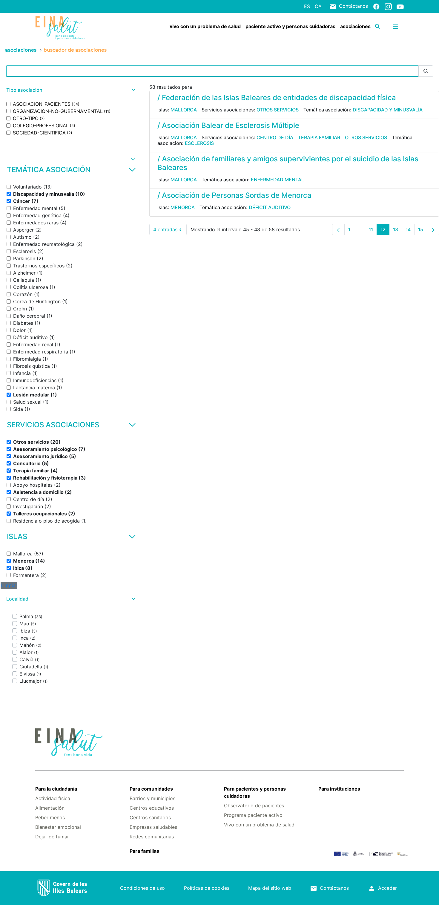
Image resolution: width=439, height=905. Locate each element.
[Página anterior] (338, 229)
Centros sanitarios (150, 817)
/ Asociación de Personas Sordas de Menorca (234, 195)
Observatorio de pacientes (254, 805)
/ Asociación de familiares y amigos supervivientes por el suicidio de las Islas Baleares (287, 163)
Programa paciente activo (253, 815)
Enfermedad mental (277, 180)
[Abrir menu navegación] (395, 26)
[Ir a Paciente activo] (66, 28)
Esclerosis (199, 143)
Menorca (183, 207)
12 (384, 230)
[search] (377, 26)
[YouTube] (400, 7)
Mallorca (184, 110)
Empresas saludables (153, 827)
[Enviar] (426, 71)
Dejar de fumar (52, 837)
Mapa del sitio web (269, 888)
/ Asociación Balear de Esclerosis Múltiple (228, 125)
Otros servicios (278, 110)
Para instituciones (339, 789)
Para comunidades (151, 789)
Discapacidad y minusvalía (388, 110)
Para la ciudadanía (56, 789)
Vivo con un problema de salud (259, 825)
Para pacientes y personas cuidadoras (255, 792)
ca (318, 6)
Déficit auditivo (270, 207)
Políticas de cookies (206, 888)
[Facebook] (376, 6)
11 (373, 230)
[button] (70, 90)
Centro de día (275, 137)
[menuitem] (205, 26)
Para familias (144, 851)
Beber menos (50, 817)
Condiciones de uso (142, 888)
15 (422, 230)
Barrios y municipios (152, 798)
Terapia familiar (319, 137)
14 (410, 230)
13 (397, 230)
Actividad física (52, 798)
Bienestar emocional (58, 827)
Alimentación (50, 808)
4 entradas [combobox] (170, 230)
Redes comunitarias (152, 837)
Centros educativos (152, 808)
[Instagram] (388, 6)
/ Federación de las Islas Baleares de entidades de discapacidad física (276, 97)
